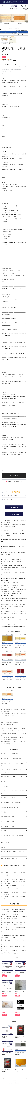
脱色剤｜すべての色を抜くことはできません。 (12, 836)
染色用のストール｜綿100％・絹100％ (11, 802)
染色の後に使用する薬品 (7, 826)
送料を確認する (17, 69)
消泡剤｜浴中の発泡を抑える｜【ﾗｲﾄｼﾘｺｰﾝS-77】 (13, 853)
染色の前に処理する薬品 (7, 816)
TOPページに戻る (14, 514)
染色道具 (3, 812)
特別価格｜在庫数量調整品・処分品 (10, 858)
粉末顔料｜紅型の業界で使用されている (11, 777)
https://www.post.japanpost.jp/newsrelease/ (13, 626)
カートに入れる (14, 475)
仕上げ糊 (3, 831)
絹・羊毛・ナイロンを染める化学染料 (11, 758)
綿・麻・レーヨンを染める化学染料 (10, 753)
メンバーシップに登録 (8, 66)
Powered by (12, 1083)
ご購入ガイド (14, 507)
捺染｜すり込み (5, 842)
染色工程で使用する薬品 (7, 821)
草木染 (3, 781)
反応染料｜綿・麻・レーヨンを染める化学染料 (12, 764)
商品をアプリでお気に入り (15, 481)
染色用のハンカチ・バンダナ (8, 798)
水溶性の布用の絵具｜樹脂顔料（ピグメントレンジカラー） (12, 771)
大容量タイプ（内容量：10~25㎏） (10, 807)
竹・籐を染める (5, 786)
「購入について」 (20, 927)
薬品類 (3, 847)
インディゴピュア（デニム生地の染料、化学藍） (12, 792)
